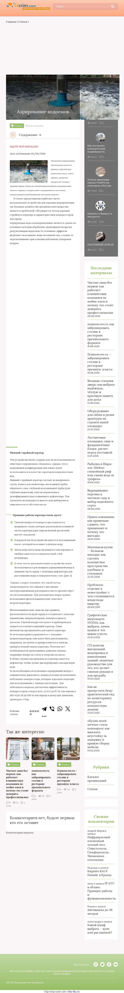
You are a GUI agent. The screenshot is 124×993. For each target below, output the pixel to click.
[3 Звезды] (35, 711)
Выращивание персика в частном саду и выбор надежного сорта (100, 497)
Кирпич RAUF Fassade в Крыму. (99, 873)
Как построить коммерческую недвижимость (96, 148)
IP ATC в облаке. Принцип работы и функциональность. (101, 890)
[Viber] (52, 708)
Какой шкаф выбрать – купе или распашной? (99, 928)
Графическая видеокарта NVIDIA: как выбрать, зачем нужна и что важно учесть (98, 624)
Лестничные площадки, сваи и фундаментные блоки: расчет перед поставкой (100, 445)
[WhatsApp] (60, 708)
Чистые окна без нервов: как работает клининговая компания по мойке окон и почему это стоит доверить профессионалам (100, 297)
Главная (11, 21)
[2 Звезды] (33, 711)
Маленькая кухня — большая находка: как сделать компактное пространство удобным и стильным (100, 560)
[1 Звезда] (30, 711)
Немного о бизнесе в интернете (99, 215)
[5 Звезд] (30, 714)
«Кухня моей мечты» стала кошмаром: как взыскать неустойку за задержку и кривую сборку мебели (98, 734)
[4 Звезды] (38, 711)
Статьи (22, 21)
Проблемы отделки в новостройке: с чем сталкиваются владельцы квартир (100, 594)
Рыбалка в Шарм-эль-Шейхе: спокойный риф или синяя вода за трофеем (100, 471)
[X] (67, 708)
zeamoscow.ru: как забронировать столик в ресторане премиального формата (100, 333)
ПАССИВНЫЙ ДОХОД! (100, 244)
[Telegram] (44, 708)
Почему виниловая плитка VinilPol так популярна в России (99, 182)
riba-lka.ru (74, 991)
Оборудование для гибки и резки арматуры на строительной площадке (100, 418)
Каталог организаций (96, 778)
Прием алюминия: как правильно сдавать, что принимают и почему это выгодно (100, 526)
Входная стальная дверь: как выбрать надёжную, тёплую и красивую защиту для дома (101, 390)
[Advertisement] (62, 49)
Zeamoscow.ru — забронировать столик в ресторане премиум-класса (99, 361)
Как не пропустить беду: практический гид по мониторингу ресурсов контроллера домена (100, 698)
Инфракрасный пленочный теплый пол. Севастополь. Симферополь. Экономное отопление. (98, 848)
